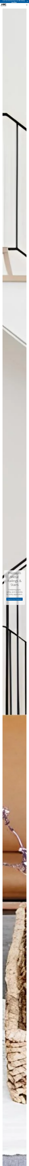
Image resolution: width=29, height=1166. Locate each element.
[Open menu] (26, 4)
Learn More (14, 2)
